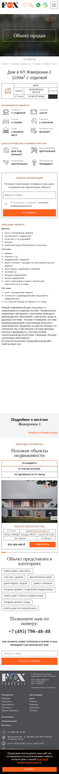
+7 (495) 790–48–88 (29, 631)
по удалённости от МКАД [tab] (29, 474)
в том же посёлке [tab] (29, 469)
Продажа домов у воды (17, 602)
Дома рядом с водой (15, 583)
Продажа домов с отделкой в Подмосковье (28, 590)
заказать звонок (29, 661)
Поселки (33, 710)
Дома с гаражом (43, 583)
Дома (31, 698)
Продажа (37, 64)
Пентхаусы (6, 701)
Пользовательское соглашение (43, 687)
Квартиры (6, 698)
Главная (5, 64)
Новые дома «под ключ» (17, 571)
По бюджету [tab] (29, 463)
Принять (29, 769)
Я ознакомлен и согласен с (29, 204)
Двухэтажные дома (41, 577)
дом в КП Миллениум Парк (29, 526)
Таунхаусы (6, 707)
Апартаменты (8, 704)
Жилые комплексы (10, 710)
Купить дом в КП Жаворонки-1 (20, 608)
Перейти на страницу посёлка (42, 433)
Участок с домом (13, 577)
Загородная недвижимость (21, 64)
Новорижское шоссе (37, 531)
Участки (33, 701)
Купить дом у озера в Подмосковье (24, 596)
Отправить (29, 213)
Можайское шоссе (51, 64)
